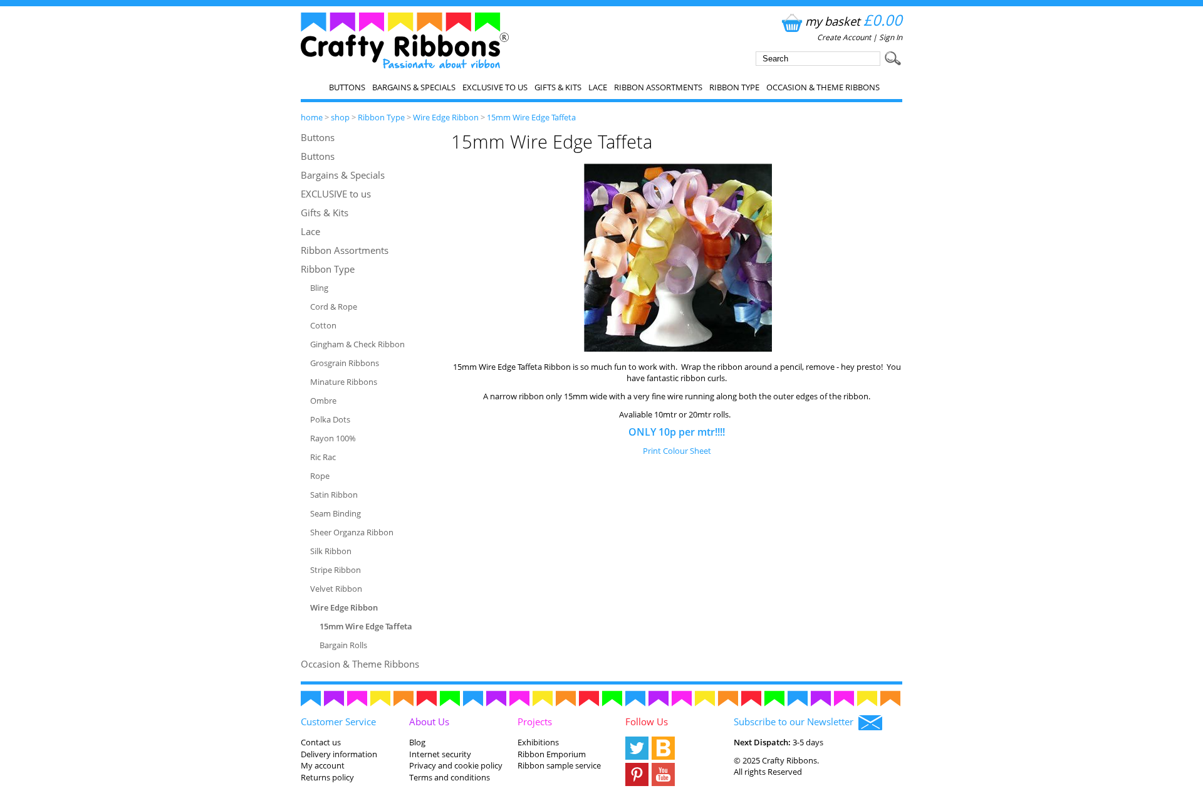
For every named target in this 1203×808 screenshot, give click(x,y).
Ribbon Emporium (552, 754)
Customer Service (338, 721)
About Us (429, 721)
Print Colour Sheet (677, 450)
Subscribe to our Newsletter (796, 721)
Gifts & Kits (557, 87)
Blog (417, 742)
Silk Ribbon (331, 551)
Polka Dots (330, 419)
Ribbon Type (734, 87)
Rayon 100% (333, 438)
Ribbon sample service (559, 765)
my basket (853, 21)
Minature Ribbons (343, 382)
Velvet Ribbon (336, 589)
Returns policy (327, 777)
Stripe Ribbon (335, 570)
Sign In (890, 37)
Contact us (321, 742)
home (312, 117)
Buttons (347, 87)
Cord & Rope (333, 307)
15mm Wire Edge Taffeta (531, 117)
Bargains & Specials (414, 87)
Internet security (440, 754)
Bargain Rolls (343, 645)
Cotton (323, 325)
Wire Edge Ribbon (446, 117)
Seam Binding (335, 513)
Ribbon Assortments (658, 87)
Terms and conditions (449, 777)
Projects (535, 721)
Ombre (323, 401)
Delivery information (339, 754)
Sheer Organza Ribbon (351, 532)
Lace (597, 87)
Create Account (844, 37)
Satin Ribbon (334, 495)
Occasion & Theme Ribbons (823, 87)
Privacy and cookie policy (456, 765)
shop (340, 117)
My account (323, 765)
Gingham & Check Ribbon (357, 344)
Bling (319, 288)
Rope (320, 476)
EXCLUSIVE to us (495, 87)
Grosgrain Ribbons (344, 363)
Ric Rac (323, 457)
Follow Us (646, 721)
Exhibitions (538, 742)
